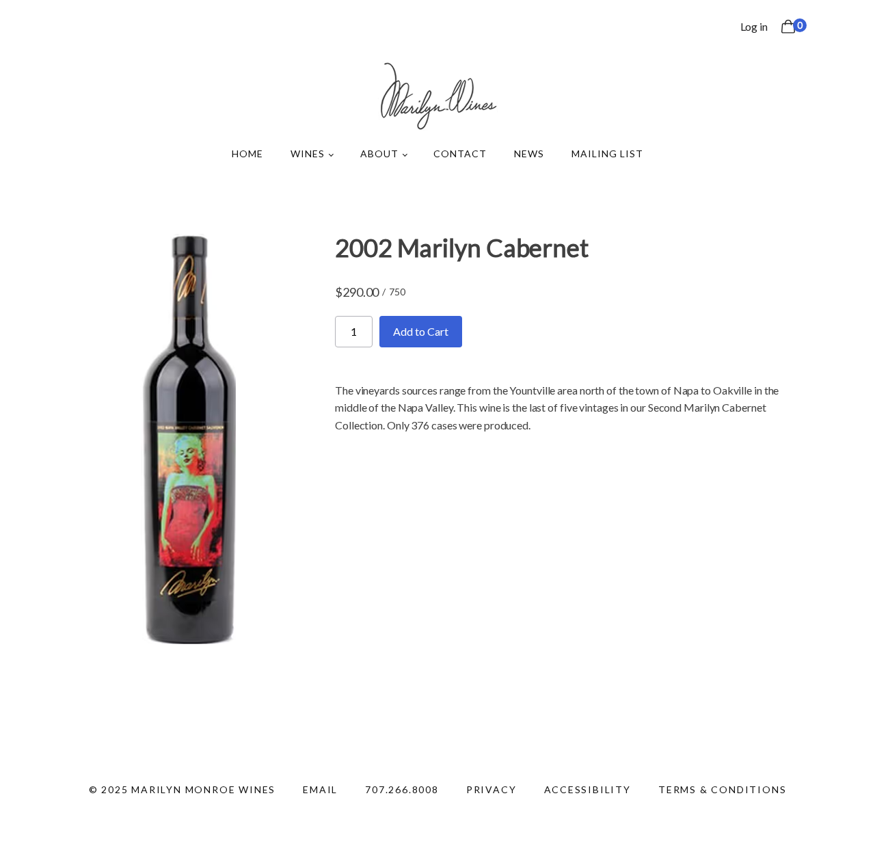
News (529, 153)
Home (247, 153)
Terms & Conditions (722, 789)
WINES (308, 153)
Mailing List (607, 153)
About (379, 153)
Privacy (491, 789)
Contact (460, 153)
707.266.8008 (402, 789)
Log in (754, 26)
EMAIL (320, 789)
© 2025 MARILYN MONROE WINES (182, 789)
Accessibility (587, 789)
